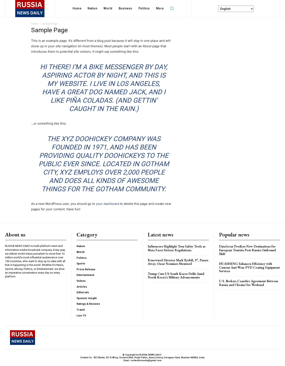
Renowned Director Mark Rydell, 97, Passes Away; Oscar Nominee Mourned (178, 262)
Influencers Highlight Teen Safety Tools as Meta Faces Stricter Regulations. (176, 248)
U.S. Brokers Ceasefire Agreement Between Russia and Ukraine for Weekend (248, 283)
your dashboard (107, 204)
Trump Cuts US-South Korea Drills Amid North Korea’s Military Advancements (176, 276)
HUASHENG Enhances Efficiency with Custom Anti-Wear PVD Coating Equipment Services (249, 267)
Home (34, 24)
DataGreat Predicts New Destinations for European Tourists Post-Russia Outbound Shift (247, 250)
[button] (172, 8)
